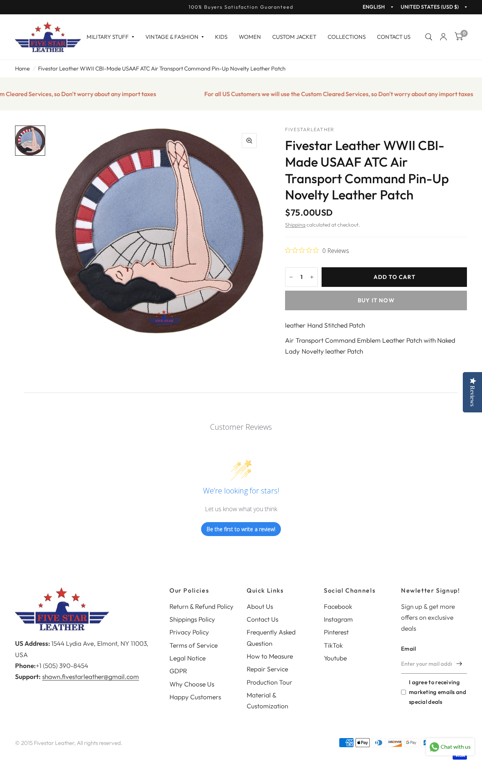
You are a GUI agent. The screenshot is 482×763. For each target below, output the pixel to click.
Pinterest (336, 632)
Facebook (338, 606)
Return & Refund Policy (201, 606)
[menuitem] (110, 37)
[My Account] (443, 37)
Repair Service (267, 669)
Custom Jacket (294, 36)
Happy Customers (195, 697)
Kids (221, 36)
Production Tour (269, 682)
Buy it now (376, 300)
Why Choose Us (191, 684)
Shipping (295, 224)
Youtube (335, 658)
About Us (260, 606)
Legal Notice (187, 658)
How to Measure (270, 656)
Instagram (338, 619)
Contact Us (393, 36)
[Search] (428, 37)
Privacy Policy (189, 632)
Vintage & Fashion (171, 36)
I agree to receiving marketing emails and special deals (437, 692)
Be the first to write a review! (241, 529)
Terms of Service (193, 645)
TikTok (333, 645)
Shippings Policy (192, 619)
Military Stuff (108, 36)
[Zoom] (249, 140)
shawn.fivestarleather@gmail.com (90, 676)
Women (250, 36)
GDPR (178, 671)
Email (408, 648)
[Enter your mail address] (459, 664)
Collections (347, 36)
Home (22, 68)
